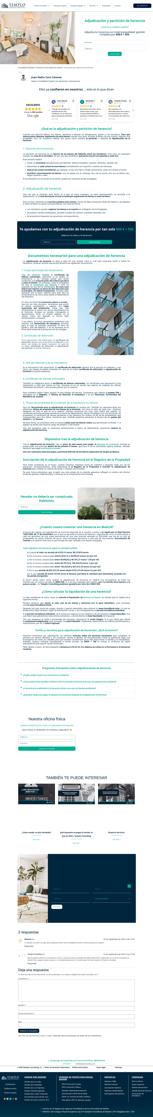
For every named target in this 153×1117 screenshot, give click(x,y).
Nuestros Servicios (116, 832)
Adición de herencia (139, 1087)
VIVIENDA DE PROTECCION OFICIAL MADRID (76, 1078)
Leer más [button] (55, 119)
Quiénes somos (10, 1088)
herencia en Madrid (91, 597)
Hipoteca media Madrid (113, 1091)
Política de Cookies (80, 1067)
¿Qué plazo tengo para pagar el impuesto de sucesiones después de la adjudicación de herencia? (65, 695)
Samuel (27, 939)
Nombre (22, 1005)
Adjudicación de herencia (142, 1091)
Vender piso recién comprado (36, 1094)
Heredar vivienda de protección (74, 1090)
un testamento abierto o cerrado (53, 302)
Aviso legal (101, 1067)
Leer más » (36, 839)
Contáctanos (10, 1084)
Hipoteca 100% (110, 1081)
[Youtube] (5, 1099)
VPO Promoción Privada (71, 1084)
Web (20, 1022)
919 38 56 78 (77, 647)
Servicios (92, 6)
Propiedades (106, 6)
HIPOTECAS (109, 1077)
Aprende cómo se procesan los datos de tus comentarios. (77, 1036)
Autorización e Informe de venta (74, 1093)
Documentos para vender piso (36, 1097)
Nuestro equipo (10, 1093)
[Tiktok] (16, 1099)
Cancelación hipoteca (112, 1088)
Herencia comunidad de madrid (49, 67)
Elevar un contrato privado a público (76, 1096)
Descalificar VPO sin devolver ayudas (76, 1100)
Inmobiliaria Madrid (26, 67)
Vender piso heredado (33, 1085)
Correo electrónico (26, 1013)
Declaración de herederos (138, 1095)
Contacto (118, 6)
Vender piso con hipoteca (34, 1088)
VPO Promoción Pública (71, 1087)
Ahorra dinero (137, 1081)
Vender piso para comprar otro (36, 1100)
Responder (29, 946)
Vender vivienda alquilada (34, 1091)
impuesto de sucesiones (108, 444)
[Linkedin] (10, 1099)
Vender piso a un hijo (32, 1082)
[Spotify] (7, 1099)
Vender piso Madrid (40, 6)
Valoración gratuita (60, 6)
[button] (133, 110)
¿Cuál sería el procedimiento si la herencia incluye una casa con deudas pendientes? (59, 688)
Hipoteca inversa (111, 1084)
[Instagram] (13, 1099)
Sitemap (118, 1067)
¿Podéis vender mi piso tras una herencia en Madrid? (46, 675)
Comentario (23, 978)
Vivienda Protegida (76, 6)
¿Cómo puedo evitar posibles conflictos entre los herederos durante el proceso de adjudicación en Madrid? (69, 682)
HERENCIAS (137, 1077)
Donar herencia (138, 1084)
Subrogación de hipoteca (114, 1094)
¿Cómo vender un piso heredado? (36, 832)
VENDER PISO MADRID (35, 1077)
